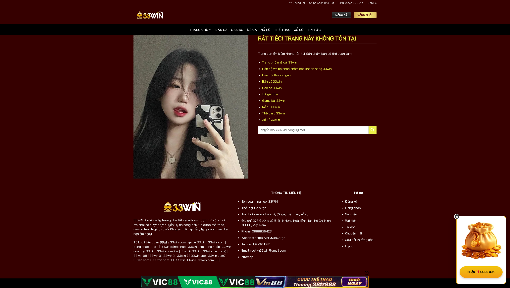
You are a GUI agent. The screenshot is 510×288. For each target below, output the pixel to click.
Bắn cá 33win (272, 81)
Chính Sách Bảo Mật (321, 2)
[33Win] (150, 15)
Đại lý (349, 246)
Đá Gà (252, 30)
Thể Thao (282, 30)
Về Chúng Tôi (297, 2)
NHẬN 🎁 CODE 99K (481, 272)
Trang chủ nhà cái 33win (279, 62)
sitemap (247, 257)
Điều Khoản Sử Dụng (350, 2)
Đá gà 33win (271, 94)
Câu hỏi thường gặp (276, 75)
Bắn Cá (221, 30)
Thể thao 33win (273, 113)
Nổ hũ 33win (271, 107)
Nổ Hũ (266, 30)
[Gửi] (373, 130)
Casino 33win (272, 88)
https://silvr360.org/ (270, 238)
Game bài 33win (273, 101)
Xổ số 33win (271, 120)
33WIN (138, 220)
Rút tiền (351, 221)
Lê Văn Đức (261, 244)
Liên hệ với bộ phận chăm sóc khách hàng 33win (297, 69)
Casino (237, 30)
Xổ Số (299, 30)
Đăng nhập (353, 208)
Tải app (350, 227)
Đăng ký (351, 201)
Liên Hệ (372, 2)
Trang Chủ (198, 30)
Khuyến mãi (353, 233)
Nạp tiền (351, 214)
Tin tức (314, 30)
